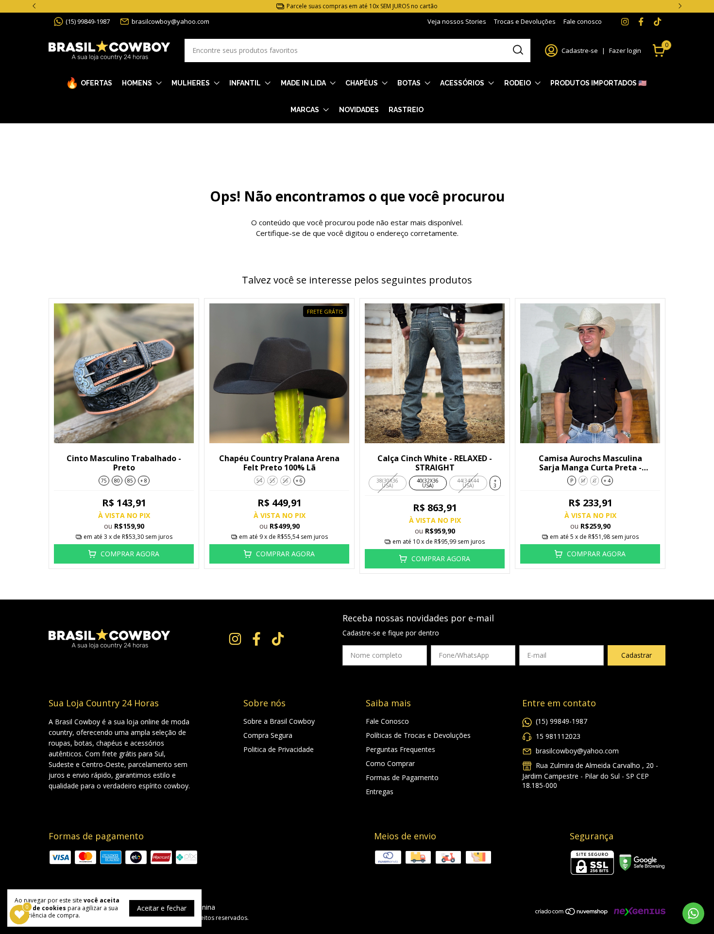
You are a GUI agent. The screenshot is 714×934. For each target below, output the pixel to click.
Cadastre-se (579, 50)
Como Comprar (390, 763)
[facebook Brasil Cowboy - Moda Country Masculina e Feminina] (641, 21)
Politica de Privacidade (278, 749)
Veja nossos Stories (456, 21)
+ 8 (143, 480)
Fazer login (625, 50)
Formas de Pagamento (402, 777)
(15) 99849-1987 (88, 21)
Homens (137, 83)
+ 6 (299, 480)
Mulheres (190, 83)
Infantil (245, 83)
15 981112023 (558, 736)
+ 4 (607, 480)
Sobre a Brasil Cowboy (279, 721)
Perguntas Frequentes (400, 749)
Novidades (359, 110)
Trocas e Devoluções (525, 21)
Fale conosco (582, 21)
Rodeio (517, 83)
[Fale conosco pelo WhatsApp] (693, 913)
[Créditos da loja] (637, 911)
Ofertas (96, 83)
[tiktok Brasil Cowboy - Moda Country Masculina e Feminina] (657, 21)
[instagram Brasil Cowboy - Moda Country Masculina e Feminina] (625, 21)
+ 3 (494, 483)
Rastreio (406, 110)
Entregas (379, 791)
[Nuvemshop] (572, 912)
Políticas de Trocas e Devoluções (418, 735)
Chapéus (361, 83)
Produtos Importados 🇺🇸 (598, 83)
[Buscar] (517, 50)
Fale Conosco (387, 721)
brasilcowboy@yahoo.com (170, 21)
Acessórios (462, 83)
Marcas (304, 110)
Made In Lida (303, 83)
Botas (409, 83)
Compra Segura (267, 735)
